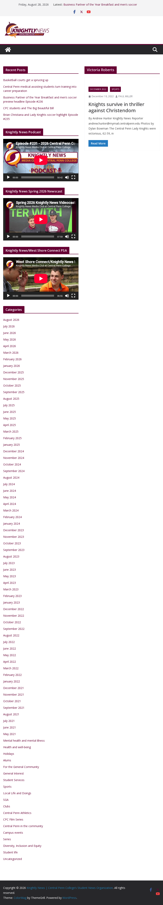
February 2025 (12, 438)
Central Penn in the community (23, 826)
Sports (115, 89)
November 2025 (13, 379)
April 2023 (9, 583)
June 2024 (9, 491)
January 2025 (11, 445)
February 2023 (12, 596)
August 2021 (11, 714)
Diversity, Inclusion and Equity (22, 846)
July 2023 (9, 563)
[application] (41, 160)
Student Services (13, 780)
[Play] (8, 177)
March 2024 (10, 510)
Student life (10, 852)
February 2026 (12, 359)
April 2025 (9, 425)
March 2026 (10, 352)
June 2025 (9, 412)
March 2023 (10, 589)
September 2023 (13, 550)
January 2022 (11, 681)
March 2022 (10, 668)
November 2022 (13, 615)
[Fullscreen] (73, 177)
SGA (6, 800)
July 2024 (9, 484)
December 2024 (13, 451)
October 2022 (12, 622)
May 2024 (9, 497)
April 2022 (9, 662)
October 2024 (12, 464)
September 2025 (13, 392)
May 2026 (9, 339)
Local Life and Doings (17, 793)
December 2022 (98, 89)
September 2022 (13, 629)
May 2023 (9, 576)
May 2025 (9, 418)
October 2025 (12, 385)
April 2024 (9, 504)
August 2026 (11, 320)
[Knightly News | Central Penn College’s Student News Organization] (8, 49)
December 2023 (13, 530)
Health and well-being (17, 747)
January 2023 (11, 602)
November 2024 (13, 458)
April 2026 (9, 346)
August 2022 (11, 635)
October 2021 (12, 701)
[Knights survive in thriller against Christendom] (122, 84)
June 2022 (9, 648)
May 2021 (9, 734)
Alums (7, 760)
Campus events (13, 832)
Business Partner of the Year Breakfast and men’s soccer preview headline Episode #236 (100, 6)
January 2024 (11, 523)
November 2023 (13, 537)
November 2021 (13, 694)
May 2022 (9, 655)
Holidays (8, 754)
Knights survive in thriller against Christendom (116, 107)
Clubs (6, 806)
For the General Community (21, 767)
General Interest (13, 773)
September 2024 (13, 471)
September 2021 (13, 708)
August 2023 (11, 556)
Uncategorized (12, 859)
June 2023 (9, 569)
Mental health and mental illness (24, 740)
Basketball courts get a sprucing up (25, 80)
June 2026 (9, 333)
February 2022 (12, 675)
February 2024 (12, 517)
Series (7, 839)
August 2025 (11, 398)
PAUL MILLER (125, 96)
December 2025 (13, 372)
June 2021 (9, 727)
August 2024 (11, 477)
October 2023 (12, 543)
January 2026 (11, 366)
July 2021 (9, 721)
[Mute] (67, 177)
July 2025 (9, 405)
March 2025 (10, 431)
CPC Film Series (13, 819)
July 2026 (9, 326)
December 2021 (13, 688)
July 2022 (9, 642)
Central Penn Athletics (17, 813)
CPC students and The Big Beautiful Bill (28, 108)
